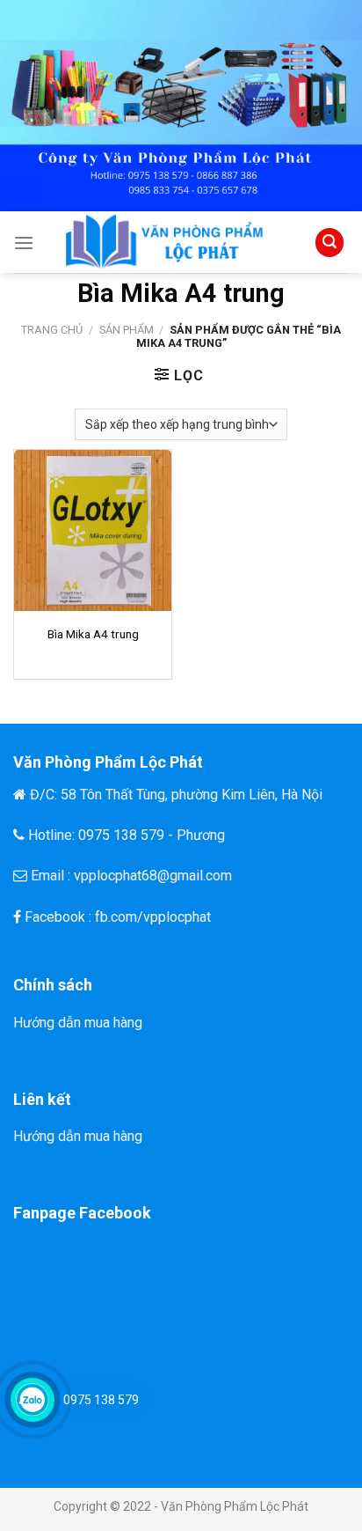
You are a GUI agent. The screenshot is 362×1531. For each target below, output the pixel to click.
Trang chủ (52, 329)
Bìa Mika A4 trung (93, 634)
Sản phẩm (126, 329)
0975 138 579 (101, 1400)
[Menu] (23, 242)
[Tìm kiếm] (329, 242)
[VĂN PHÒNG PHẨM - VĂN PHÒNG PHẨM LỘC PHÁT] (172, 242)
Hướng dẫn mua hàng (77, 1022)
